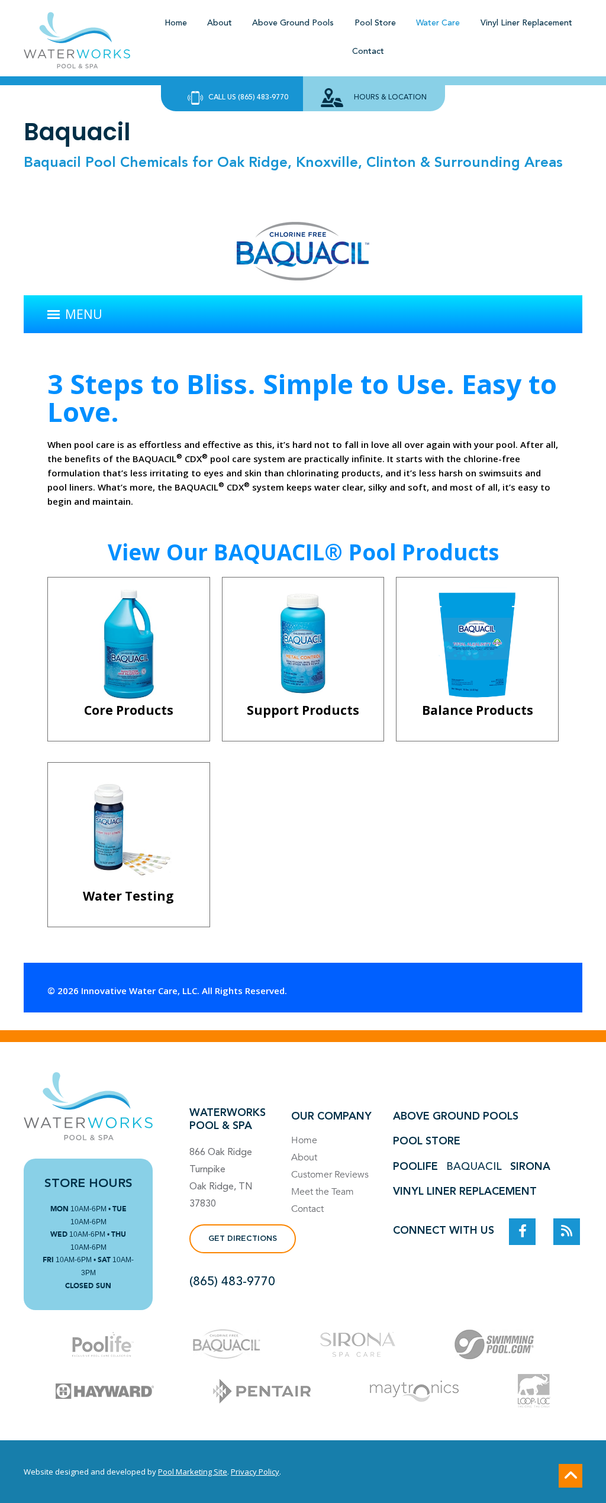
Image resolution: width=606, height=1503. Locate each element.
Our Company (331, 1116)
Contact (307, 1208)
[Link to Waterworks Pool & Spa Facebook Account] (522, 1231)
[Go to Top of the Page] (570, 1476)
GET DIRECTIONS (242, 1239)
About (304, 1157)
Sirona (530, 1167)
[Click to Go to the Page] (103, 1346)
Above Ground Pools (455, 1116)
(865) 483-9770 (232, 1282)
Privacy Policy (255, 1471)
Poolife (415, 1167)
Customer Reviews (330, 1174)
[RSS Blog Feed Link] (566, 1231)
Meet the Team (322, 1191)
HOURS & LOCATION (390, 97)
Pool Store (426, 1141)
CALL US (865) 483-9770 (248, 97)
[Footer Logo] (88, 1106)
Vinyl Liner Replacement (465, 1191)
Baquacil (474, 1167)
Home (304, 1140)
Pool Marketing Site (192, 1471)
